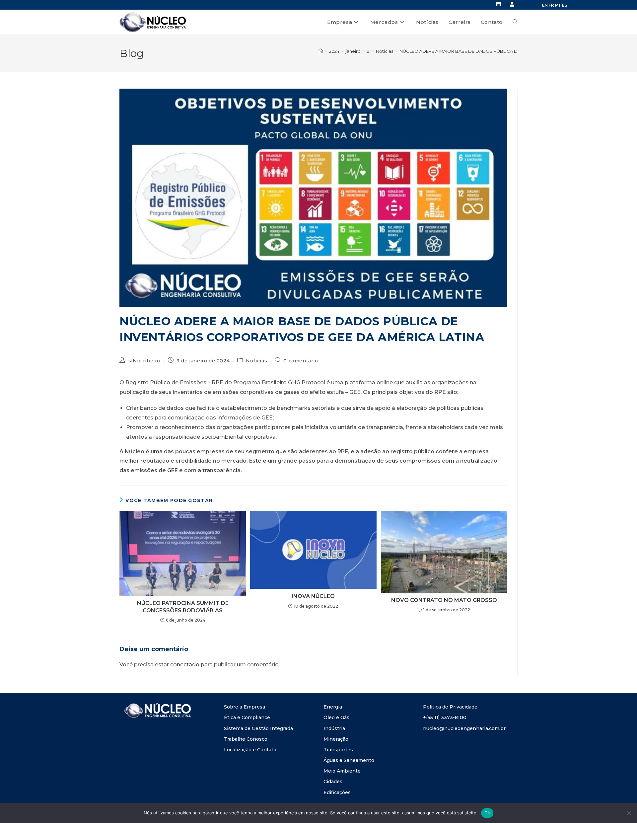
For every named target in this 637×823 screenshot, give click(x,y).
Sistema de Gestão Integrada (258, 728)
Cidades (332, 782)
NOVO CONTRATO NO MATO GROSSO (444, 600)
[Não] (628, 813)
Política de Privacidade (450, 707)
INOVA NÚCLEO (313, 596)
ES (564, 5)
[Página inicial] (320, 51)
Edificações (337, 792)
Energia (332, 707)
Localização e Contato (250, 750)
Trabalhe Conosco (245, 739)
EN (545, 5)
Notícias (256, 361)
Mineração (335, 739)
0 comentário (300, 361)
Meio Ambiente (342, 771)
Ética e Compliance (247, 717)
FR (551, 5)
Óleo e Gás (336, 717)
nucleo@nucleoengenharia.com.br (464, 728)
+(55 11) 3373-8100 (444, 717)
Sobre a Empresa (244, 707)
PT (558, 5)
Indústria (334, 728)
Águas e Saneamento (348, 760)
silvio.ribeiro (144, 361)
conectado (184, 664)
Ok (487, 812)
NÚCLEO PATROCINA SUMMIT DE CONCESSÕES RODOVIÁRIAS (183, 607)
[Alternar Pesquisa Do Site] (515, 22)
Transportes (338, 750)
